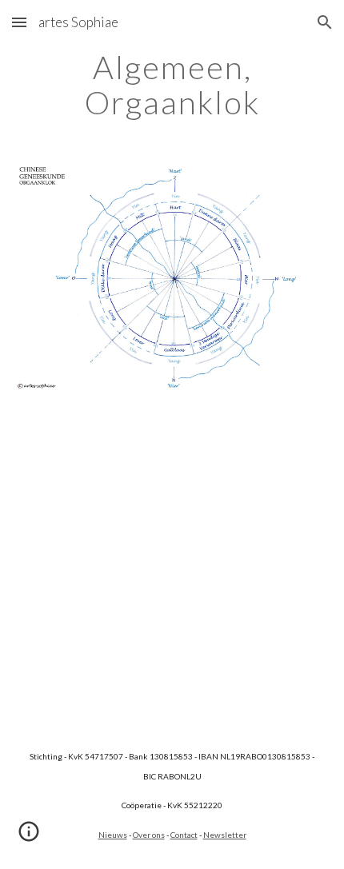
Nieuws (112, 834)
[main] (172, 84)
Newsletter (224, 834)
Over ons (149, 834)
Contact (184, 834)
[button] (19, 22)
